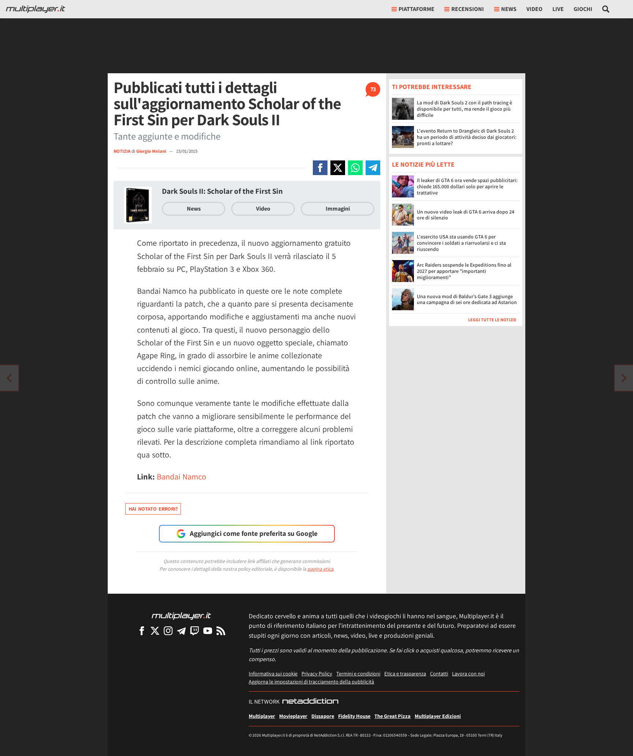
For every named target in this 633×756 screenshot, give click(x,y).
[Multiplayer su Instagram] (168, 630)
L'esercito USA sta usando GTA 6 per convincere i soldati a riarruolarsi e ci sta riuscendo (461, 243)
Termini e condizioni (358, 673)
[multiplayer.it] (181, 615)
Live (558, 9)
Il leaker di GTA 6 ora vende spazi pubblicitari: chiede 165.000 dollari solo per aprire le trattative (467, 186)
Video (534, 9)
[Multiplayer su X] (155, 630)
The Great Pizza (392, 715)
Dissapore (322, 715)
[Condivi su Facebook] (320, 167)
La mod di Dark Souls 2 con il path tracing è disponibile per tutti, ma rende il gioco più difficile (464, 108)
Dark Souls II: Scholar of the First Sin (222, 191)
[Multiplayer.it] (35, 9)
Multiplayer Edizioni (438, 715)
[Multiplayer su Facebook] (141, 630)
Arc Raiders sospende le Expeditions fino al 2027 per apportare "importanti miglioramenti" (464, 271)
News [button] (509, 9)
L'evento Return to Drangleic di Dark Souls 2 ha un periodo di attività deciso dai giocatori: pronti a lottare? (467, 137)
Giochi (583, 9)
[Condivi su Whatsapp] (355, 167)
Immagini (338, 208)
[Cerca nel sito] (606, 9)
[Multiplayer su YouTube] (207, 630)
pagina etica (320, 569)
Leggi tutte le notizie (492, 320)
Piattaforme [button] (416, 9)
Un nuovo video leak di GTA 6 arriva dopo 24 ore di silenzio (465, 214)
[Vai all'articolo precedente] (624, 378)
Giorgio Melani (151, 151)
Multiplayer (262, 715)
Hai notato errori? (153, 508)
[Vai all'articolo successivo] (9, 378)
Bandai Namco (181, 476)
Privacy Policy (316, 673)
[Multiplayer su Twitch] (194, 630)
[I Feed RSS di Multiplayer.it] (220, 630)
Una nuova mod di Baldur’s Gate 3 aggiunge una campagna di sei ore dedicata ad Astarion (467, 299)
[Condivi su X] (337, 167)
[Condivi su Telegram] (373, 167)
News (194, 208)
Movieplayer (293, 715)
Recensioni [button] (467, 9)
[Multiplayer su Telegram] (181, 630)
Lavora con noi (468, 673)
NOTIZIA (122, 151)
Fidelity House (354, 715)
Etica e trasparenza (405, 673)
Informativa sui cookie (273, 673)
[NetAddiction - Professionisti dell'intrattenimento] (310, 701)
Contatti (439, 673)
